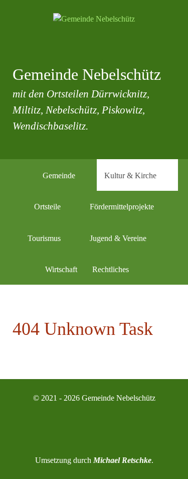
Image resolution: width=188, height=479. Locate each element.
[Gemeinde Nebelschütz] (94, 19)
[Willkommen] (22, 174)
